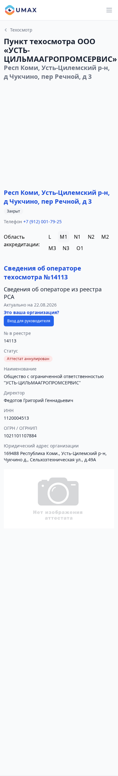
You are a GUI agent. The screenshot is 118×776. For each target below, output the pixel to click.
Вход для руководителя (28, 321)
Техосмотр (21, 30)
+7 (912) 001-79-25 (42, 222)
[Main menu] (109, 10)
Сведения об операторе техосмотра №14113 (42, 272)
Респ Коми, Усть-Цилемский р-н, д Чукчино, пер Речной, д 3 (57, 197)
